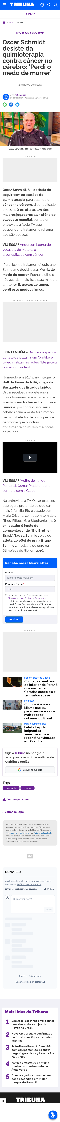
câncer (28, 788)
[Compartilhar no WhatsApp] (5, 104)
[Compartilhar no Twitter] (17, 104)
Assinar (14, 619)
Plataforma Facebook (42, 833)
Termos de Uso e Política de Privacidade (27, 598)
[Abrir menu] (4, 5)
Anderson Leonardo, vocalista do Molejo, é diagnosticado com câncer (27, 250)
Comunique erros (17, 799)
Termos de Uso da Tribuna (17, 833)
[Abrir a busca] (55, 5)
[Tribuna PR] (30, 1100)
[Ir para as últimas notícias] (42, 4)
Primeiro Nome (14, 584)
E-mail (9, 572)
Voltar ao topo (14, 811)
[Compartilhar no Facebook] (11, 104)
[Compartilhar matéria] (48, 5)
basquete (11, 788)
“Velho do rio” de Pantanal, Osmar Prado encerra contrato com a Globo (26, 485)
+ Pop (30, 14)
